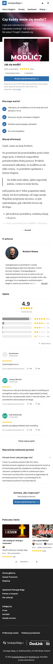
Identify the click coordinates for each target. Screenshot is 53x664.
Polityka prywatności (30, 633)
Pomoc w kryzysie (10, 593)
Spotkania (32, 9)
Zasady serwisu (9, 618)
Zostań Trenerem (9, 577)
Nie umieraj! (7, 597)
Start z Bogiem (8, 9)
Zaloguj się (7, 606)
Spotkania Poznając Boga (13, 589)
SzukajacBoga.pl (19, 656)
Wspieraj (6, 580)
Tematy (21, 9)
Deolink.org (34, 656)
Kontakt (6, 614)
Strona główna (8, 573)
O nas (4, 610)
